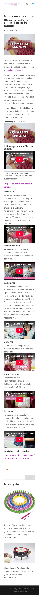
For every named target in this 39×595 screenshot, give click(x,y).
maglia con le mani (10, 30)
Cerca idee (30, 477)
